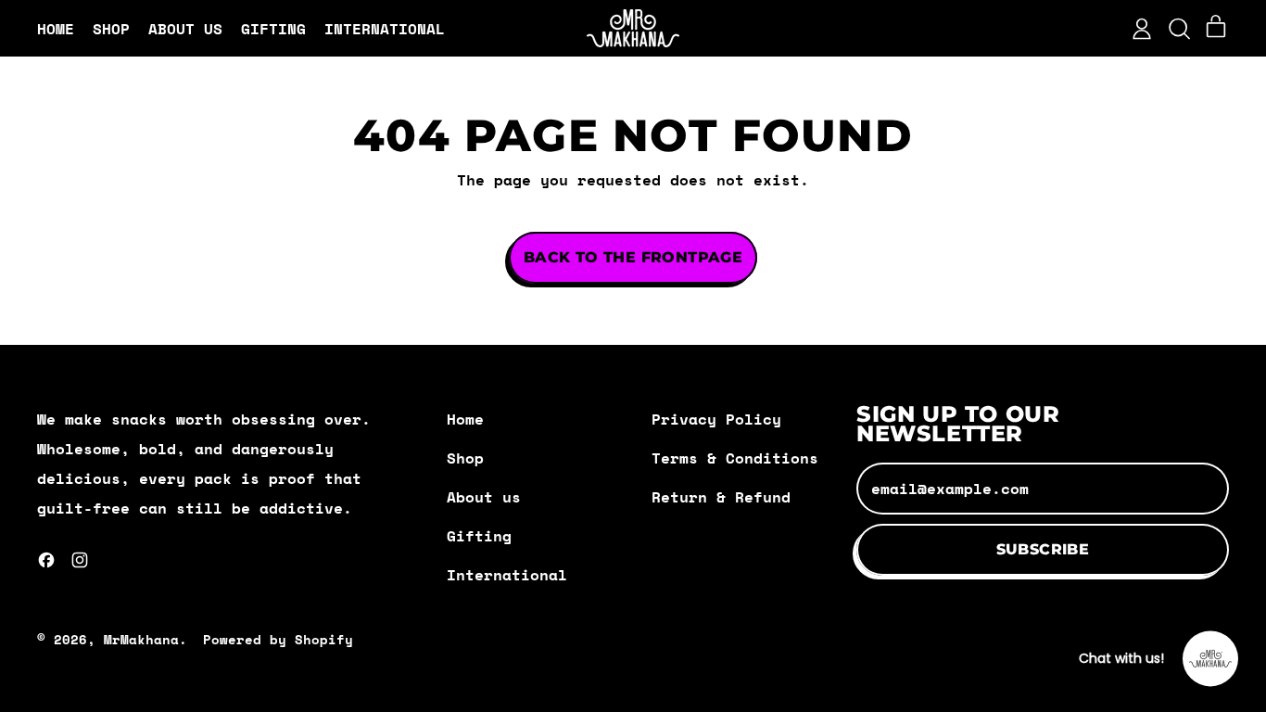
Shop (111, 29)
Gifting (273, 29)
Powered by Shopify (278, 639)
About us (185, 29)
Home (55, 29)
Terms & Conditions (735, 458)
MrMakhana (141, 639)
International (384, 29)
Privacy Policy (716, 419)
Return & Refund (721, 497)
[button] (1179, 29)
